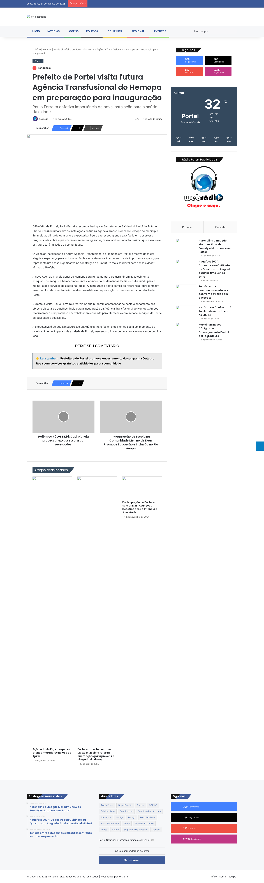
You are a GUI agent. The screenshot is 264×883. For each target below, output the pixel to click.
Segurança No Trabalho (135, 829)
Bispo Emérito (125, 805)
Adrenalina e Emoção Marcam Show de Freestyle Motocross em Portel (215, 246)
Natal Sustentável (110, 823)
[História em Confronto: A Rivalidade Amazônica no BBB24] (186, 312)
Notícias (53, 31)
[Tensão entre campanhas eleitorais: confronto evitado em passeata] (186, 291)
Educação (106, 817)
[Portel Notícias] (36, 17)
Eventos (160, 31)
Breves (140, 805)
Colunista (114, 31)
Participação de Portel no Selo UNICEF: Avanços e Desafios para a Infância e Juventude (139, 507)
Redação (43, 119)
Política (92, 31)
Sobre (222, 876)
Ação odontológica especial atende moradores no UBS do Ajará (52, 752)
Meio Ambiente (147, 817)
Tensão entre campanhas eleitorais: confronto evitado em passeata (214, 292)
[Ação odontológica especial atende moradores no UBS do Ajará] (52, 611)
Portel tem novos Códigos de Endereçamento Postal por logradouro (214, 330)
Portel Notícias (56, 876)
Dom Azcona (126, 811)
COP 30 (74, 31)
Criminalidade (108, 811)
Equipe (232, 876)
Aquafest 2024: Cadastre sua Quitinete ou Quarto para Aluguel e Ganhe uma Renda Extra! (214, 269)
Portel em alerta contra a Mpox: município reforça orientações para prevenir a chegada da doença (96, 754)
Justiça (119, 817)
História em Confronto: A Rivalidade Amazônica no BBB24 (215, 311)
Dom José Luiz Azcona (149, 811)
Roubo (104, 829)
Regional (138, 31)
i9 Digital (123, 876)
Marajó (131, 817)
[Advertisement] (203, 374)
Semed (155, 829)
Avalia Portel (107, 805)
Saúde (56, 49)
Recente (220, 227)
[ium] (260, 446)
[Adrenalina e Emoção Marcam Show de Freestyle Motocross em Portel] (186, 245)
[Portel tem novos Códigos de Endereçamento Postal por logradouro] (186, 329)
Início (35, 31)
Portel (127, 823)
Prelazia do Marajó (144, 823)
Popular (187, 227)
